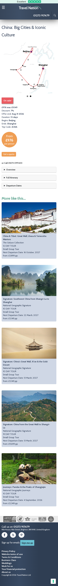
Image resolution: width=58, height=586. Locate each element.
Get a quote (8, 154)
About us (6, 572)
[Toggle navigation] (3, 7)
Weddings (7, 563)
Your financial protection (14, 569)
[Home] (30, 7)
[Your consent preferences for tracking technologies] (53, 581)
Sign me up (27, 543)
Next (52, 68)
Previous (5, 68)
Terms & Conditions (11, 557)
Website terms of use (12, 554)
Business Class (9, 560)
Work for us (7, 566)
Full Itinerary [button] (12, 177)
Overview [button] (10, 169)
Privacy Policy (8, 551)
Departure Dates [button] (14, 185)
